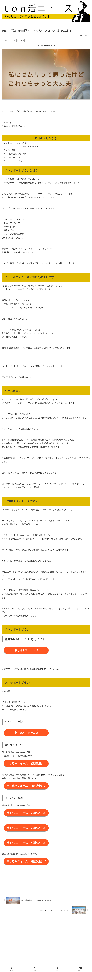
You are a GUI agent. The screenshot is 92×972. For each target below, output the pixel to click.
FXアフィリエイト (9, 40)
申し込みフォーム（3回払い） (25, 827)
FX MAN (21, 40)
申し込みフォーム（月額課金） (25, 785)
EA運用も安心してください (17, 154)
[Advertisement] (46, 934)
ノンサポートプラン (14, 158)
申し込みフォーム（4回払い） (25, 842)
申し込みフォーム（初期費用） (25, 763)
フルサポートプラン (14, 161)
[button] (85, 556)
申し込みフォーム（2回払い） (25, 812)
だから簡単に (11, 150)
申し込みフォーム (25, 650)
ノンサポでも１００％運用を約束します (22, 146)
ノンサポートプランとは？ (17, 143)
